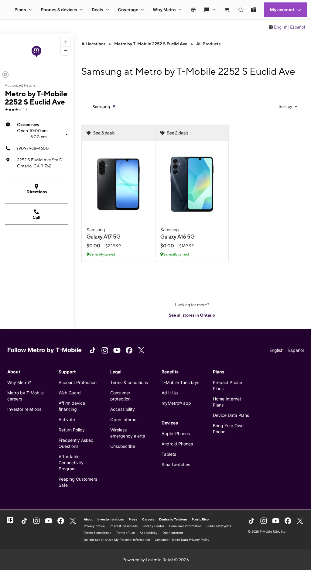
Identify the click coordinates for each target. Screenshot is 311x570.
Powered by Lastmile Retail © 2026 (155, 559)
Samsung (101, 106)
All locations (93, 43)
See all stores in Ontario (192, 315)
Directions (36, 191)
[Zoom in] (65, 41)
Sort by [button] (286, 106)
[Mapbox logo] (5, 74)
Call (36, 217)
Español (297, 27)
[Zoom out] (65, 50)
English (281, 27)
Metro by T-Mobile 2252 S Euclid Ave (150, 43)
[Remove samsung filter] (114, 106)
